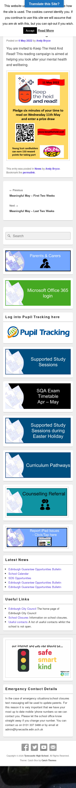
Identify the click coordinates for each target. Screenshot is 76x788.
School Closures (18, 617)
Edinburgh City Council (22, 609)
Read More (46, 30)
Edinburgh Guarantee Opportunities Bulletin (34, 569)
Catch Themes (49, 760)
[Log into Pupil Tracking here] (38, 339)
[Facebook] (25, 747)
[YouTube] (43, 747)
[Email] (53, 747)
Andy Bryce (43, 40)
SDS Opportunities (19, 578)
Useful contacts (18, 622)
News (38, 168)
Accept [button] (30, 30)
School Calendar (18, 574)
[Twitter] (34, 747)
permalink (29, 172)
